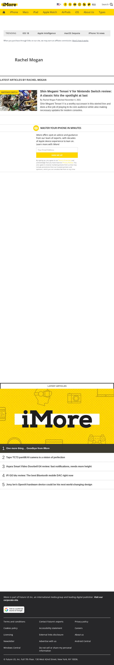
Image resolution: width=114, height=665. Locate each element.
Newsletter (9, 641)
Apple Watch (50, 12)
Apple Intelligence (47, 33)
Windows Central (12, 647)
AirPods (66, 12)
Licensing (8, 634)
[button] (107, 4)
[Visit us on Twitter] (70, 4)
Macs (25, 12)
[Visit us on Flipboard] (89, 4)
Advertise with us (47, 641)
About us (79, 634)
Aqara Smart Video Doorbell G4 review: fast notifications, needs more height (49, 466)
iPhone (14, 12)
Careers (79, 628)
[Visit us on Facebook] (65, 4)
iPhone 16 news (96, 33)
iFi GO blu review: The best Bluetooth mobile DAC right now (39, 475)
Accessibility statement (50, 628)
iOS (77, 12)
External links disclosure (51, 634)
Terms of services (64, 160)
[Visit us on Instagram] (79, 4)
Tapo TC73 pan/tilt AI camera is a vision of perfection (35, 457)
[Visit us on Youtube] (75, 4)
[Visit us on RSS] (84, 4)
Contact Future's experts (51, 621)
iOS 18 (26, 33)
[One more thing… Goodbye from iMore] (57, 421)
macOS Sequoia (72, 33)
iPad (35, 12)
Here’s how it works (80, 40)
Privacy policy (81, 621)
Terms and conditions (14, 621)
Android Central (83, 641)
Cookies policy (11, 628)
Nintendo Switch (9, 92)
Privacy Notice (68, 163)
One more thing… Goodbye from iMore (28, 448)
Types (102, 12)
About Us (89, 12)
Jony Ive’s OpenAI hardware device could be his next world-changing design (49, 484)
